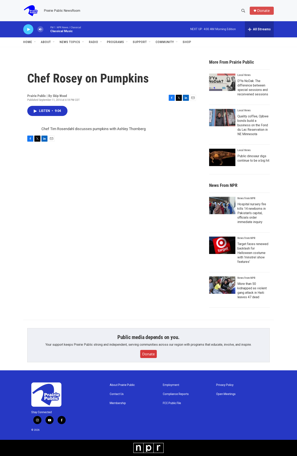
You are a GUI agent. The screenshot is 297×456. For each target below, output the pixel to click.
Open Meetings (226, 394)
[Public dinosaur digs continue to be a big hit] (222, 157)
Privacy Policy (225, 384)
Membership (118, 403)
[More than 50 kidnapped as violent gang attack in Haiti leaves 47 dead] (222, 285)
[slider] (46, 29)
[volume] (40, 29)
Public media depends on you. (148, 337)
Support (140, 42)
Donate (263, 10)
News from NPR (246, 198)
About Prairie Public (122, 384)
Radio (93, 42)
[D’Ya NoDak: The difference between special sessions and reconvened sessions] (222, 82)
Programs (115, 42)
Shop (187, 42)
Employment (171, 384)
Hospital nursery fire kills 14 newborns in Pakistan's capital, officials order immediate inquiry (251, 213)
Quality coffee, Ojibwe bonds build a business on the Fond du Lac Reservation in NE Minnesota (253, 125)
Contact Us (117, 394)
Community (165, 42)
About (46, 42)
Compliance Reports (176, 394)
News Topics (70, 42)
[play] (28, 29)
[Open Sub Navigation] (35, 42)
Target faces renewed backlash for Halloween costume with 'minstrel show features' (252, 253)
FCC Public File (172, 403)
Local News (244, 75)
